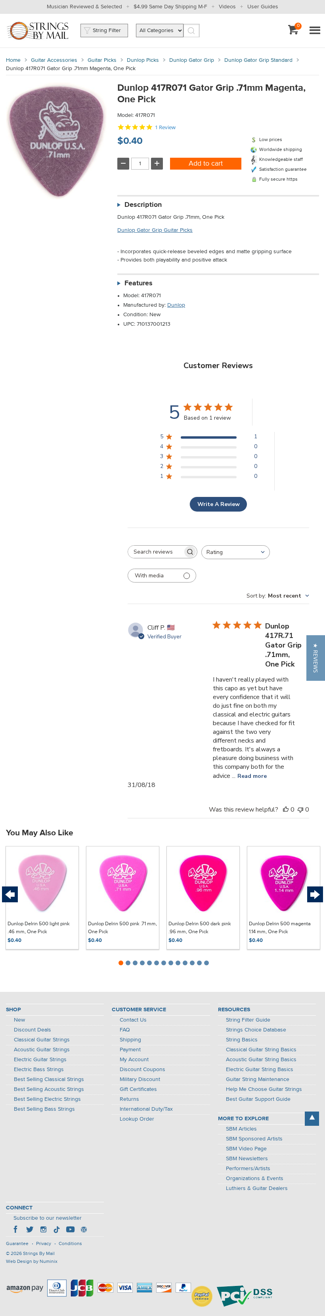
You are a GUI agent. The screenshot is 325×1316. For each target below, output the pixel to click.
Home (13, 60)
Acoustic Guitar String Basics (261, 1059)
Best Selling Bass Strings (44, 1109)
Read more (252, 776)
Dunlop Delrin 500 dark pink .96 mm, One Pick (199, 927)
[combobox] (235, 552)
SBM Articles (241, 1129)
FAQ (125, 1030)
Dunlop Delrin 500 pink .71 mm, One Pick (122, 927)
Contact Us (133, 1020)
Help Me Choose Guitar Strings (264, 1089)
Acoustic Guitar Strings (42, 1049)
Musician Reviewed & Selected (84, 7)
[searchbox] (155, 552)
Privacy (43, 1244)
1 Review (165, 127)
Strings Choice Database (256, 1030)
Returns (129, 1099)
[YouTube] (70, 1230)
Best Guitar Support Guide (258, 1099)
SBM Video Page (246, 1149)
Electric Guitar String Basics (259, 1069)
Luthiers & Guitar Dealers (257, 1188)
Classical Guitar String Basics (261, 1049)
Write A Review (218, 504)
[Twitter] (30, 1230)
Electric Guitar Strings (40, 1059)
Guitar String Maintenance (257, 1079)
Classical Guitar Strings (42, 1040)
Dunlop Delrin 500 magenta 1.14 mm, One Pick (280, 927)
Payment (130, 1049)
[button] (315, 658)
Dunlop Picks (143, 60)
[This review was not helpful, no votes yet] (300, 809)
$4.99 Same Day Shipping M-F (170, 7)
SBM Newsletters (247, 1158)
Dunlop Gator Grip (191, 60)
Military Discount (140, 1079)
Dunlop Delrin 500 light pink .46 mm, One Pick (39, 927)
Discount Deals (32, 1030)
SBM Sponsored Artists (254, 1139)
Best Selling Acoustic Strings (49, 1089)
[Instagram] (43, 1230)
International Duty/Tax (146, 1109)
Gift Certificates (138, 1089)
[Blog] (84, 1230)
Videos (227, 7)
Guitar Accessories (54, 60)
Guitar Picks (102, 60)
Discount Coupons (142, 1069)
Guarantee (17, 1244)
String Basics (242, 1040)
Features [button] (138, 283)
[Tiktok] (57, 1230)
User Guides (262, 7)
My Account (134, 1059)
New (19, 1020)
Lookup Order (137, 1119)
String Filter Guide (248, 1020)
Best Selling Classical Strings (49, 1079)
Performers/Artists (248, 1168)
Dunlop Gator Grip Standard (258, 60)
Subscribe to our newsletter (47, 1218)
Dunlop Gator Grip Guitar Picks (155, 230)
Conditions (70, 1244)
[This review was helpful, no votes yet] (286, 809)
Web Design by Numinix (31, 1261)
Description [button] (143, 204)
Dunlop (176, 305)
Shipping (130, 1040)
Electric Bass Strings (39, 1069)
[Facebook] (16, 1230)
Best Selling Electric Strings (47, 1099)
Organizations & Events (254, 1178)
